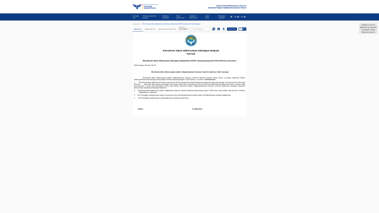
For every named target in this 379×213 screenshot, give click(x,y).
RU (242, 17)
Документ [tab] (138, 29)
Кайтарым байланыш (165, 17)
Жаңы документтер (180, 17)
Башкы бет (136, 24)
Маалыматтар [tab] (150, 29)
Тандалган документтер (193, 17)
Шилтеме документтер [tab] (167, 29)
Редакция (182, 27)
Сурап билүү (207, 17)
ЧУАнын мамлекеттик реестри (149, 17)
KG (235, 17)
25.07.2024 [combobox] (183, 29)
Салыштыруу (232, 29)
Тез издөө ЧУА (136, 17)
